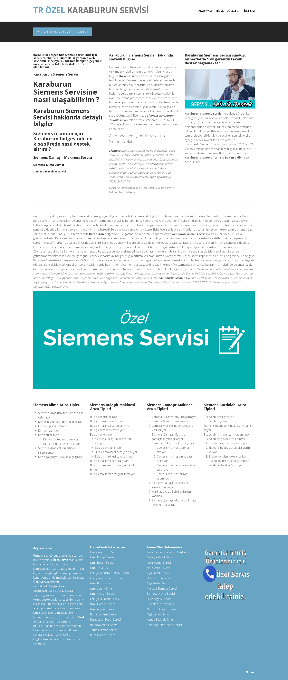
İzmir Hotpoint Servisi (103, 604)
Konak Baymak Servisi (160, 619)
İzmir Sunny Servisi (101, 588)
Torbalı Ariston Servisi (103, 630)
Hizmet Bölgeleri (228, 11)
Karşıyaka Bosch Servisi (104, 552)
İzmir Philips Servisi (102, 557)
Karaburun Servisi (91, 8)
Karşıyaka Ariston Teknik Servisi (109, 573)
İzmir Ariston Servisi (102, 593)
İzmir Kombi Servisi (159, 562)
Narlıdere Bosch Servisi (161, 609)
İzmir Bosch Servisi (102, 562)
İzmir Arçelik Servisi (102, 609)
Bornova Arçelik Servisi (104, 625)
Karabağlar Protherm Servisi (164, 625)
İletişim (249, 11)
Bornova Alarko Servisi (161, 593)
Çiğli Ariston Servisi (158, 583)
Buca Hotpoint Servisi (103, 635)
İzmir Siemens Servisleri (58, 31)
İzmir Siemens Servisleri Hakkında (168, 552)
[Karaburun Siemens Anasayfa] (38, 31)
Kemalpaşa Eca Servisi (161, 604)
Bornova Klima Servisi (103, 614)
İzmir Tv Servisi (99, 568)
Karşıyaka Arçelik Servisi (104, 599)
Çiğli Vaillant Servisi (158, 614)
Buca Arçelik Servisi (159, 599)
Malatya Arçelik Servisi (160, 557)
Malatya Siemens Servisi (162, 588)
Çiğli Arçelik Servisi (158, 573)
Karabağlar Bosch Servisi (105, 619)
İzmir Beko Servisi (101, 583)
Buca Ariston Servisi (159, 578)
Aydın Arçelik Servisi (159, 568)
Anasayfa (205, 11)
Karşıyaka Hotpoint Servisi (106, 578)
